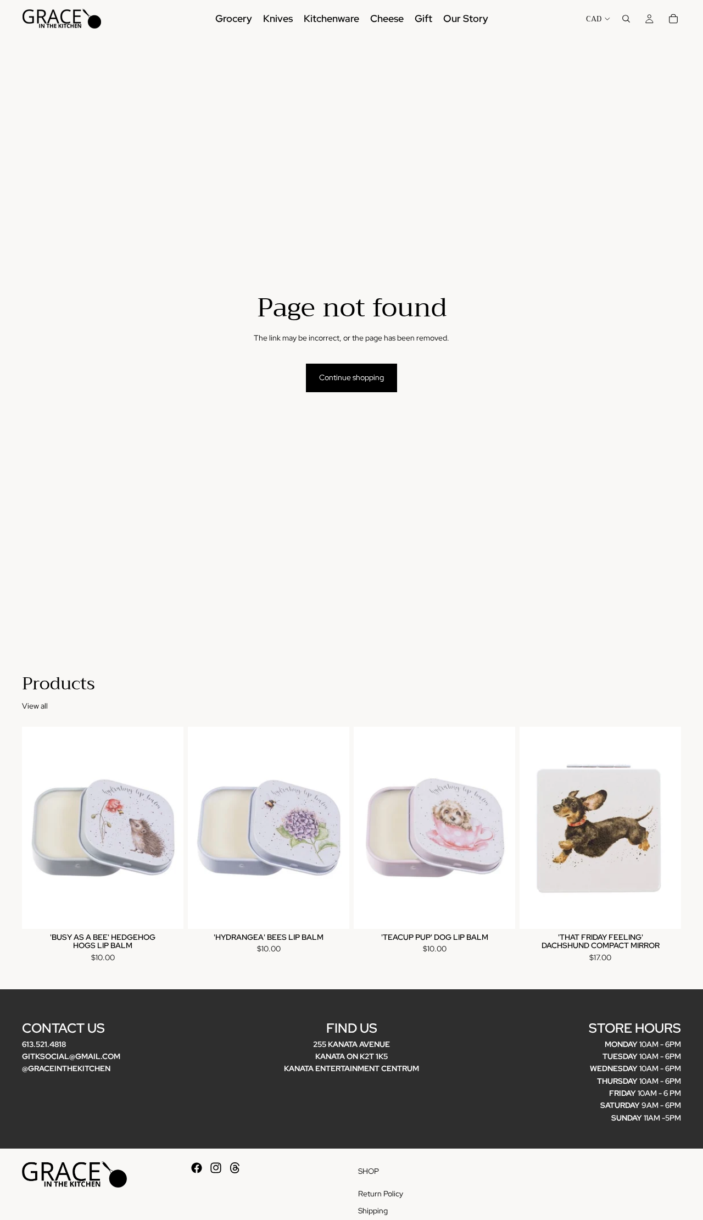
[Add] (166, 912)
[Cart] (673, 19)
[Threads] (235, 1167)
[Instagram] (215, 1167)
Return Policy (380, 1194)
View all (35, 706)
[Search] (626, 19)
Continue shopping (351, 377)
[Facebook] (196, 1167)
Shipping (373, 1211)
